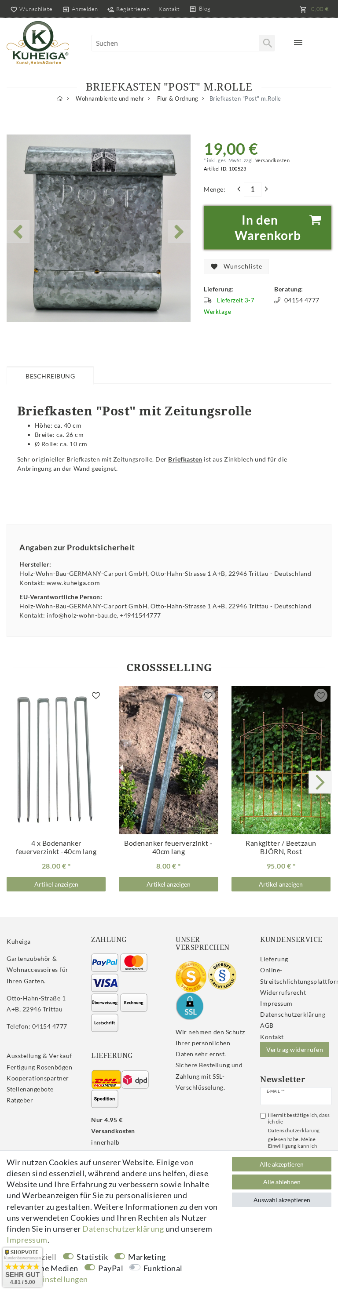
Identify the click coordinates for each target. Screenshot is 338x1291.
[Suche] (267, 43)
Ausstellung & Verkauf (39, 1055)
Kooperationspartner (38, 1078)
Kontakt (169, 8)
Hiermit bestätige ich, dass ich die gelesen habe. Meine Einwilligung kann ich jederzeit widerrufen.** (299, 1134)
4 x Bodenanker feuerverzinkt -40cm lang (56, 847)
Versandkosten (272, 160)
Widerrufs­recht (283, 992)
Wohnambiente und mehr (109, 98)
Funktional (163, 1268)
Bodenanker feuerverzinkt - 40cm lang (168, 847)
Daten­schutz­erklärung (292, 1014)
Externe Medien (49, 1268)
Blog (205, 8)
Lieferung (274, 959)
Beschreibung (50, 376)
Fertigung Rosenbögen (39, 1067)
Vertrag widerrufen (294, 1049)
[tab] (50, 375)
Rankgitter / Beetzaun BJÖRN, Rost (281, 847)
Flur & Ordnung (176, 98)
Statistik (92, 1257)
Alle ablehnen (282, 1182)
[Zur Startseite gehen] (60, 98)
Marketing (147, 1257)
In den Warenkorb (268, 227)
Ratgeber (20, 1100)
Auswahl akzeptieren (282, 1200)
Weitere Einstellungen (47, 1279)
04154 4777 (302, 300)
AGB (267, 1025)
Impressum (276, 1003)
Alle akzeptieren (282, 1164)
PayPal (110, 1268)
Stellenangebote (30, 1089)
